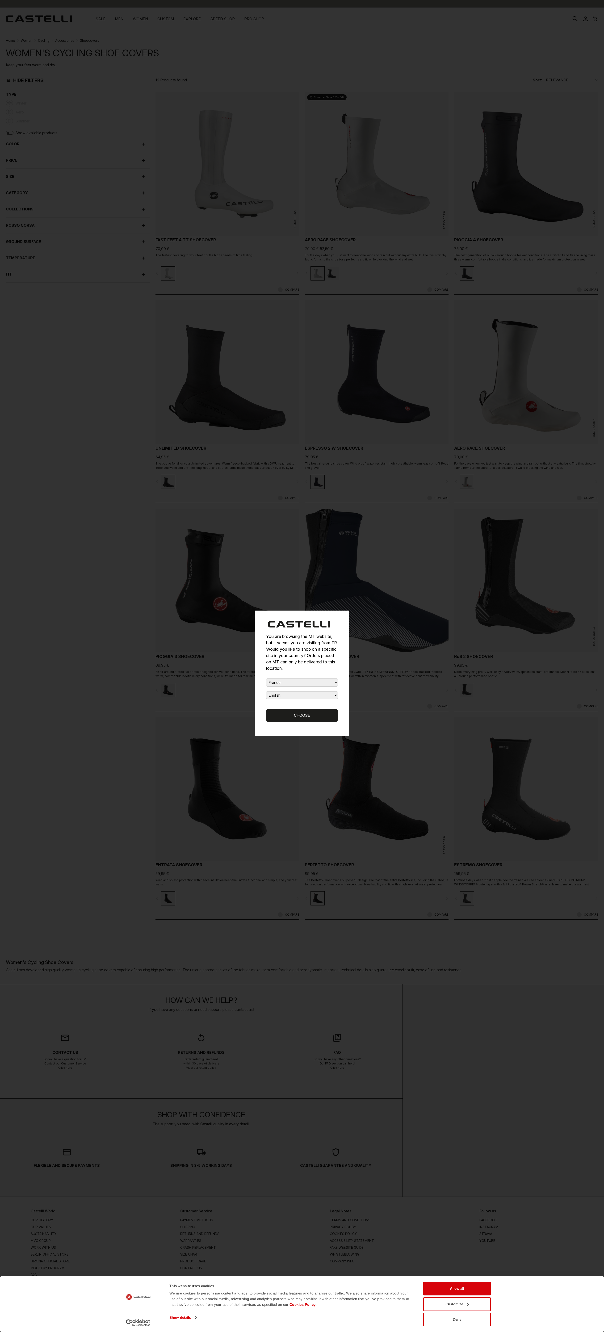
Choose (302, 715)
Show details (180, 1317)
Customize (454, 1304)
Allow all (457, 1288)
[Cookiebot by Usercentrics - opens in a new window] (138, 1322)
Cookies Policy (302, 1305)
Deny (457, 1319)
